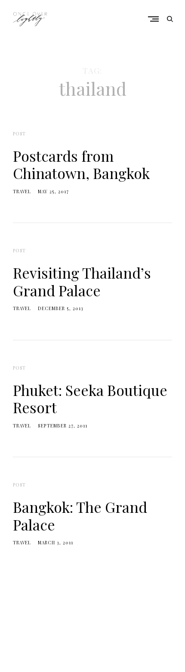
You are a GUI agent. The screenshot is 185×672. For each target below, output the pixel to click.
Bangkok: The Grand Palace (80, 515)
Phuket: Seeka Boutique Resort (90, 398)
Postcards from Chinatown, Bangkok (81, 164)
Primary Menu (155, 18)
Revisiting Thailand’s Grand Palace (82, 281)
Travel (22, 191)
